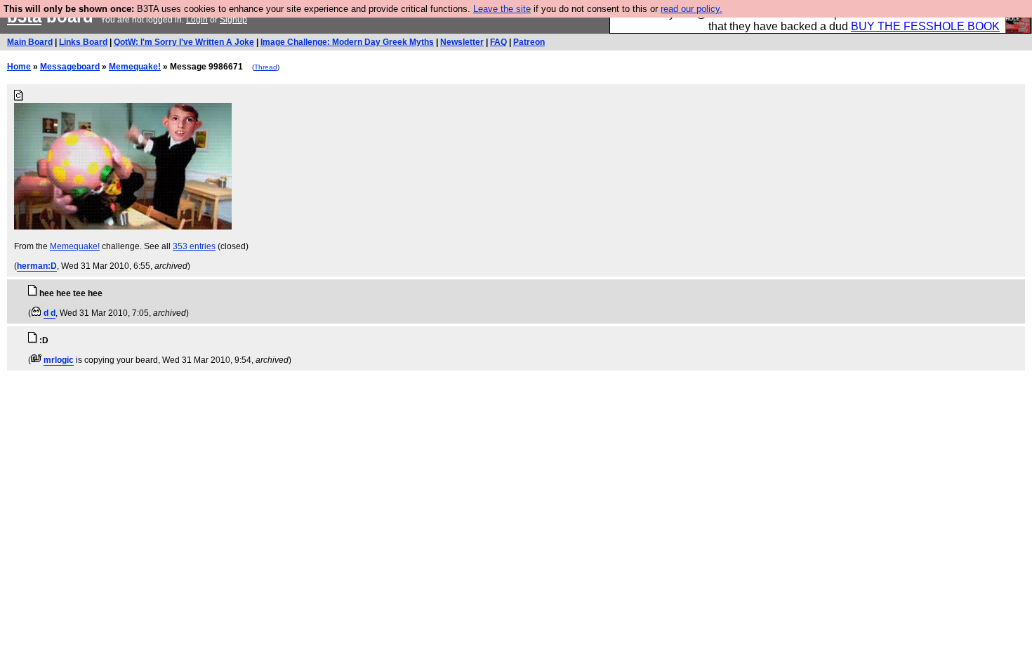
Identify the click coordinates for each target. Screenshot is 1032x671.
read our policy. (691, 9)
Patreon (529, 42)
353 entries (194, 246)
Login (197, 20)
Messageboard (70, 67)
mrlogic (59, 360)
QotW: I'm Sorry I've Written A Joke (184, 42)
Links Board (83, 42)
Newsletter (462, 42)
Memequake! (135, 67)
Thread (265, 67)
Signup (233, 20)
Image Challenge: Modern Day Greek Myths (347, 42)
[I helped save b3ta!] (36, 313)
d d (49, 313)
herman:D (37, 266)
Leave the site (502, 9)
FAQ (498, 42)
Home (19, 67)
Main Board (30, 42)
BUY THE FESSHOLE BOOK (925, 26)
